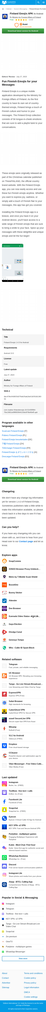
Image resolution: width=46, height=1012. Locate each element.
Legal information (31, 987)
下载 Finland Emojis (11, 444)
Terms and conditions (33, 973)
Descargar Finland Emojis (13, 456)
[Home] (3, 9)
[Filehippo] (9, 2)
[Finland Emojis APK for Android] (5, 16)
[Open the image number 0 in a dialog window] (12, 263)
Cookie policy (30, 978)
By (25, 17)
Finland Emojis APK (26, 13)
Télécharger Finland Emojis (14, 448)
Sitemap (5, 987)
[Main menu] (43, 2)
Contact (5, 978)
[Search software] (38, 2)
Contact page (26, 541)
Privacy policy (30, 983)
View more (23, 958)
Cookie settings (31, 997)
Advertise (6, 983)
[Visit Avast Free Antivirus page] (23, 25)
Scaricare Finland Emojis (13, 431)
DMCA (27, 992)
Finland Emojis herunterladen (15, 439)
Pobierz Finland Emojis (12, 435)
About (4, 973)
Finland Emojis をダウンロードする (17, 452)
